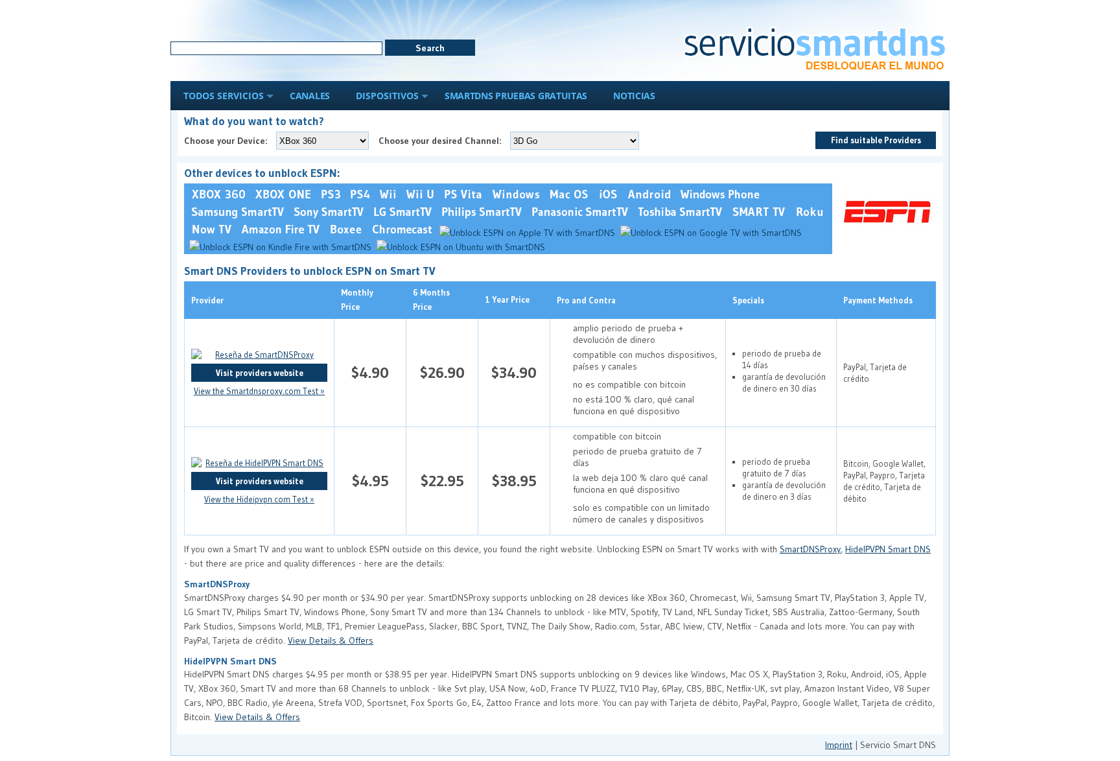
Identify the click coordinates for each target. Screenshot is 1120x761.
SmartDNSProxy (810, 549)
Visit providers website (259, 373)
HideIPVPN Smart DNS (888, 549)
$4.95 (370, 480)
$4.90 (370, 372)
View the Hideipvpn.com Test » (259, 499)
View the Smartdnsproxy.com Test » (259, 391)
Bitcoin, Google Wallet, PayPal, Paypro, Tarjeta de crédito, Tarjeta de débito (884, 481)
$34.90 (514, 372)
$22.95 (442, 480)
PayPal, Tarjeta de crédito (875, 373)
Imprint (838, 745)
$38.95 (514, 480)
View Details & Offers (330, 640)
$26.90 (442, 372)
